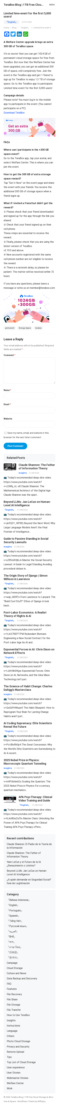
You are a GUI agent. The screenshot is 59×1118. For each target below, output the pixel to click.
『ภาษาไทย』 (14, 947)
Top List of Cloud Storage (21, 1062)
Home (6, 27)
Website (8, 418)
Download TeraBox (14, 112)
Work (9, 1088)
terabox (38, 328)
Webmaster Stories (17, 1078)
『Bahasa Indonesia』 (19, 899)
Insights (23, 473)
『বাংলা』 (11, 941)
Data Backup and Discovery (22, 978)
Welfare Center (15, 1083)
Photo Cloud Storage (18, 1041)
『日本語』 (13, 952)
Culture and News (16, 973)
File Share (12, 999)
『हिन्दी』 (11, 936)
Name (7, 390)
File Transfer (14, 1009)
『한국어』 (13, 957)
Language (12, 1030)
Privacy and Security (18, 1046)
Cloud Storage (15, 968)
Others (10, 1036)
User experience (16, 1067)
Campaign (12, 962)
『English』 (11, 22)
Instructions (13, 1025)
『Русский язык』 (17, 926)
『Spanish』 (13, 915)
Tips (9, 1057)
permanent (9, 328)
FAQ (9, 983)
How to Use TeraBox (18, 1015)
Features (12, 988)
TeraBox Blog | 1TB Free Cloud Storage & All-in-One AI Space (24, 4)
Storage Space (25, 328)
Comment (9, 355)
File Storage (13, 1004)
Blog (14, 27)
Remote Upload (15, 1051)
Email (7, 404)
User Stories (13, 1072)
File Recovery (14, 994)
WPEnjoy (41, 1101)
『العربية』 (13, 931)
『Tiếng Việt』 (15, 920)
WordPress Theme (25, 1101)
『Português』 (15, 910)
